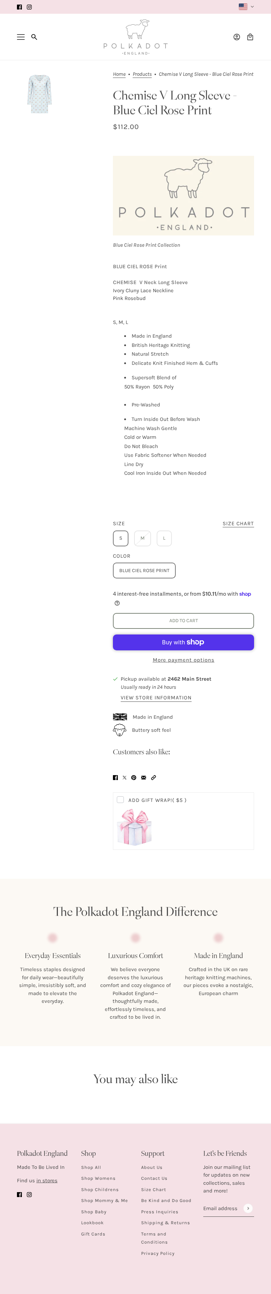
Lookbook (92, 1222)
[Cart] (250, 37)
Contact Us (154, 1178)
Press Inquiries (160, 1211)
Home (119, 74)
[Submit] (248, 1208)
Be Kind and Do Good (166, 1200)
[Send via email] (143, 777)
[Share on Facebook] (115, 777)
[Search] (34, 37)
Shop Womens (98, 1178)
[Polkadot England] (136, 37)
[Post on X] (124, 777)
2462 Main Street (189, 679)
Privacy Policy (158, 1253)
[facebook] (19, 7)
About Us (152, 1167)
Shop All (91, 1167)
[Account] (237, 37)
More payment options (184, 660)
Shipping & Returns (165, 1222)
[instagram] (29, 7)
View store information (156, 698)
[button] (153, 777)
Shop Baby (94, 1211)
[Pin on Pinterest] (133, 777)
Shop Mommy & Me (104, 1200)
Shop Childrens (100, 1189)
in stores (47, 1180)
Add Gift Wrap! (157, 800)
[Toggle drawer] (21, 37)
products (142, 74)
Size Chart (153, 1189)
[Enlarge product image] (39, 94)
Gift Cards (93, 1234)
